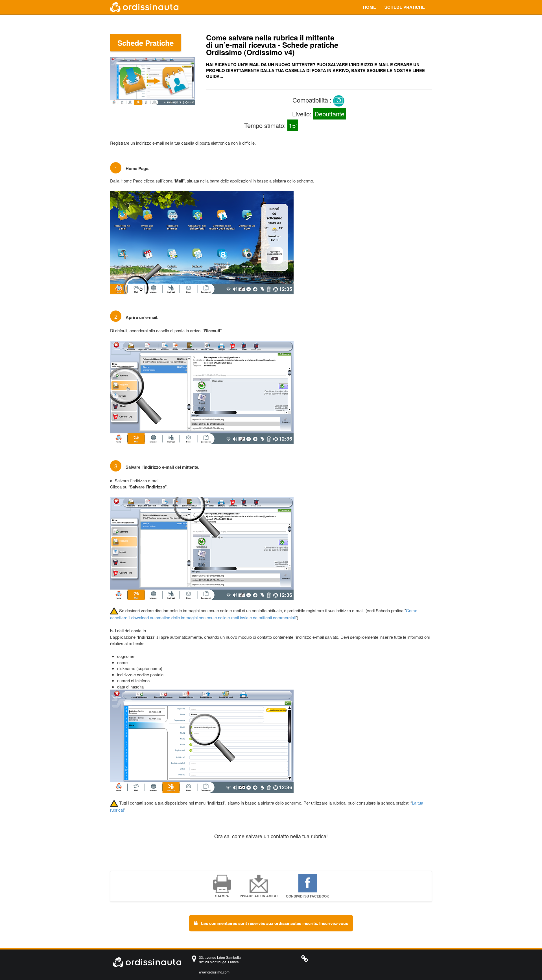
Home (369, 7)
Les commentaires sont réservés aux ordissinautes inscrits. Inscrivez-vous (274, 923)
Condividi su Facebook (307, 896)
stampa (222, 895)
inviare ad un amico (258, 895)
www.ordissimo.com (214, 972)
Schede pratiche (404, 7)
